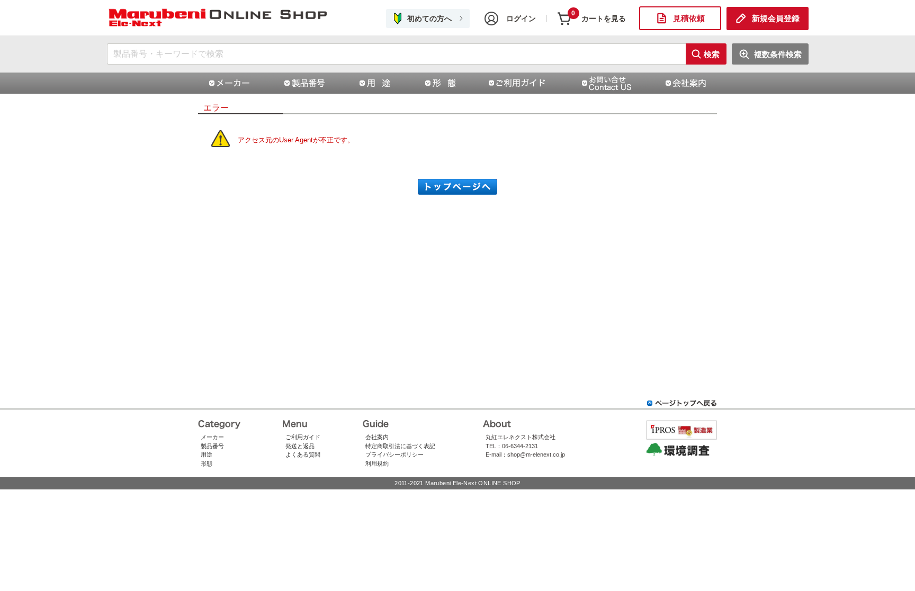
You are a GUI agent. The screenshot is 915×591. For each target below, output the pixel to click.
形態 (206, 463)
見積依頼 (689, 18)
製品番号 (212, 446)
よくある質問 (302, 454)
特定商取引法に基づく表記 (400, 446)
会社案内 (377, 437)
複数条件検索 (778, 54)
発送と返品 (300, 446)
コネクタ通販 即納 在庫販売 (218, 18)
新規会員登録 (776, 18)
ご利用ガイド (302, 437)
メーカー (212, 437)
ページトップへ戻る (682, 403)
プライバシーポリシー (394, 454)
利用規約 (377, 463)
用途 (206, 454)
